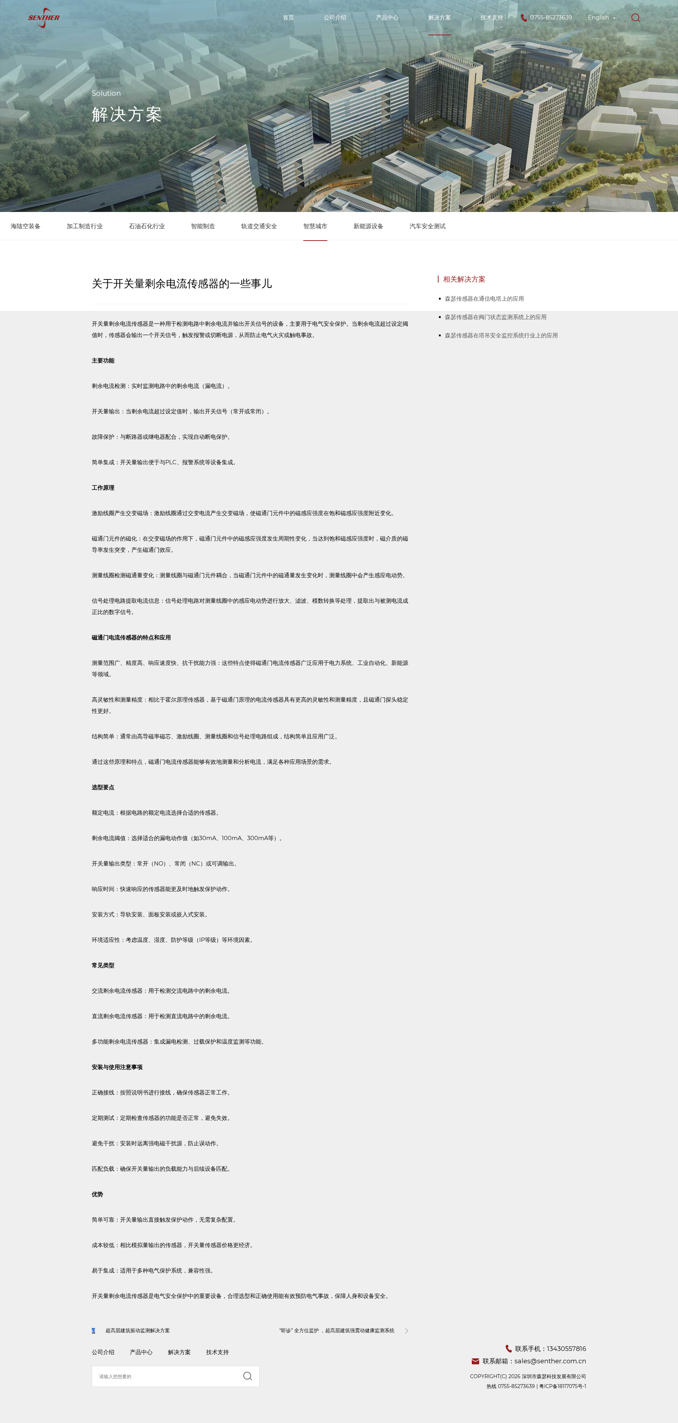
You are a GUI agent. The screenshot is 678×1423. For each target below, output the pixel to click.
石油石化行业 (147, 226)
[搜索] (636, 17)
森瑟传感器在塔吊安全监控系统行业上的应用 (501, 335)
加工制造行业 (85, 226)
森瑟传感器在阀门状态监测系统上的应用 (496, 317)
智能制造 (203, 226)
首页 (288, 17)
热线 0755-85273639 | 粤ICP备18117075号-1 (536, 1386)
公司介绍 (335, 17)
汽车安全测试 (428, 226)
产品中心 (387, 17)
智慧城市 (315, 226)
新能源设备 (368, 226)
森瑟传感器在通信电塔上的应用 (484, 298)
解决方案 (439, 17)
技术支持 (492, 17)
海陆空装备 (26, 226)
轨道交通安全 (259, 226)
